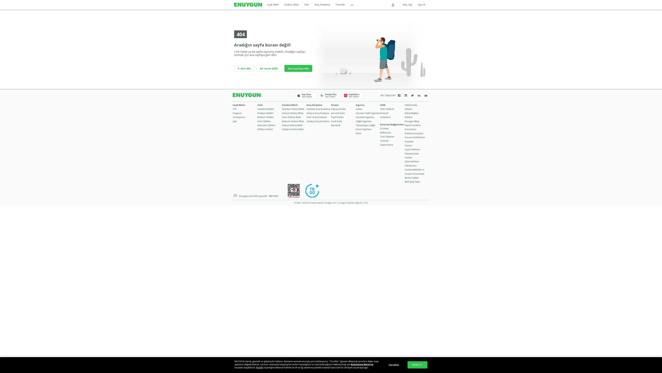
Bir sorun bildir (269, 68)
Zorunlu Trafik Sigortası (368, 113)
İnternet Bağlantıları (392, 124)
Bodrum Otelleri (265, 117)
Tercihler (394, 364)
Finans (335, 105)
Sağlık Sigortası (364, 121)
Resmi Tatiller (412, 177)
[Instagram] (406, 95)
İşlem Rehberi (412, 161)
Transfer (340, 4)
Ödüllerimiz (411, 165)
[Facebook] (399, 95)
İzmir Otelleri (264, 121)
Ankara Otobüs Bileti (292, 113)
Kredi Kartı (336, 121)
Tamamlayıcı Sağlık (365, 125)
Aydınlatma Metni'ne (362, 364)
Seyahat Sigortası (365, 117)
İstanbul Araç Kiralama (318, 109)
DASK (358, 133)
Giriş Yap (407, 4)
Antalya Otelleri (265, 113)
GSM (382, 105)
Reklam (409, 117)
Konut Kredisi (338, 113)
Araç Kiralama (322, 4)
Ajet (235, 121)
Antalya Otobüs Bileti (293, 129)
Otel (306, 4)
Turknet (384, 140)
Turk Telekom (387, 136)
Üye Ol (421, 4)
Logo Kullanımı (412, 149)
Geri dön (245, 68)
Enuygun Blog (412, 121)
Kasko (359, 109)
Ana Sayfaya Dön (298, 68)
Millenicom (385, 132)
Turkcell (384, 113)
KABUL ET (417, 364)
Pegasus (237, 113)
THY (235, 109)
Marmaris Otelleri (266, 125)
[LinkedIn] (419, 95)
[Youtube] (426, 95)
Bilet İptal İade (412, 181)
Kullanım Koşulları (414, 133)
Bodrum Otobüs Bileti (293, 121)
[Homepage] (248, 5)
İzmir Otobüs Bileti (291, 117)
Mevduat (335, 125)
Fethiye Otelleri (265, 129)
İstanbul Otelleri (265, 109)
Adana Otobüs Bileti (292, 125)
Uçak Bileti (273, 4)
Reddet (259, 367)
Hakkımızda (411, 105)
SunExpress (239, 117)
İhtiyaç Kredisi (338, 109)
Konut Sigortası (364, 129)
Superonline (386, 144)
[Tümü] (352, 4)
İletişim (408, 109)
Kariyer (408, 145)
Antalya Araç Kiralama (318, 121)
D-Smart (384, 128)
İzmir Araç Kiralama (317, 117)
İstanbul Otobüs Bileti (293, 109)
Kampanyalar (412, 153)
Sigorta (360, 105)
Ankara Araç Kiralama (318, 113)
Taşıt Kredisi (337, 117)
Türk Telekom (387, 109)
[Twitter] (412, 95)
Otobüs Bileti (291, 4)
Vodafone (385, 117)
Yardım (408, 157)
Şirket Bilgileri (412, 113)
